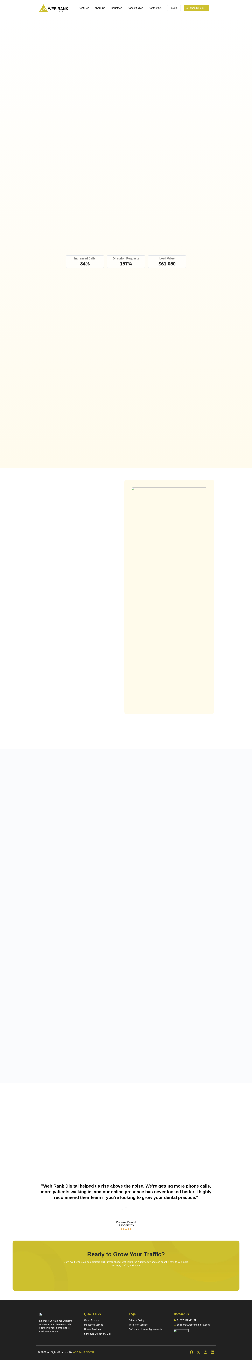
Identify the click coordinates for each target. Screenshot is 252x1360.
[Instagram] (205, 1352)
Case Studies (135, 8)
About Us (99, 8)
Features (84, 8)
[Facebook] (191, 1352)
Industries (116, 8)
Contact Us (154, 8)
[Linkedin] (212, 1352)
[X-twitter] (198, 1352)
